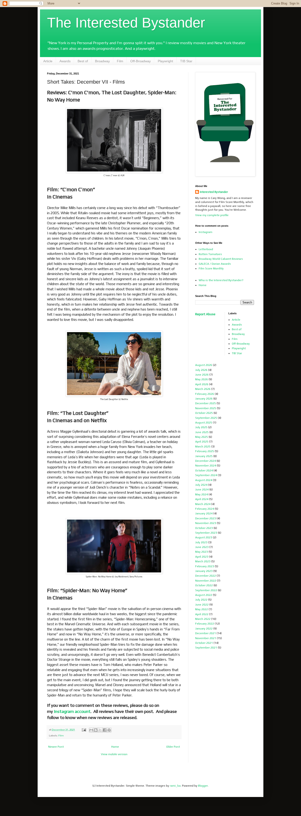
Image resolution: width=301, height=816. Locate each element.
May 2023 (201, 551)
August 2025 (203, 422)
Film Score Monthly (211, 268)
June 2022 (202, 604)
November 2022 (205, 580)
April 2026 (201, 384)
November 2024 (205, 465)
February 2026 (204, 394)
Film (120, 61)
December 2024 (205, 460)
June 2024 (202, 489)
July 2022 (201, 599)
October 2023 (204, 528)
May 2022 (201, 609)
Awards (65, 61)
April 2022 (201, 614)
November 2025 (205, 408)
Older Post (173, 746)
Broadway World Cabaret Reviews (221, 258)
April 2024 (201, 499)
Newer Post (56, 746)
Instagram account (72, 711)
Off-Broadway (140, 61)
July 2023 (201, 542)
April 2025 (201, 441)
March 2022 (202, 619)
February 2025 (204, 451)
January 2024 (204, 513)
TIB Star (186, 61)
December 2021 (205, 633)
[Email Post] (84, 729)
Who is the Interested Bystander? (221, 280)
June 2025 (202, 432)
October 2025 (204, 413)
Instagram (205, 232)
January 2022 (204, 628)
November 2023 (205, 523)
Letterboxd (206, 249)
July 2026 (201, 370)
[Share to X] (100, 730)
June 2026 (202, 374)
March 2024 (202, 504)
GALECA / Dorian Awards (215, 263)
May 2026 (201, 379)
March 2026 (202, 389)
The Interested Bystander (126, 23)
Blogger (203, 785)
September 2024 (206, 475)
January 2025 (204, 456)
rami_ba (175, 785)
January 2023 (204, 571)
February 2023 (204, 566)
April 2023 (201, 556)
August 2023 (203, 537)
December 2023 (205, 518)
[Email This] (91, 730)
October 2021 (204, 643)
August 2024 (203, 480)
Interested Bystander (214, 192)
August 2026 (203, 365)
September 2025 (206, 418)
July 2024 (201, 484)
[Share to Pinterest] (109, 730)
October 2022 (204, 585)
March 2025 (202, 446)
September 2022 (206, 590)
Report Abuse (205, 314)
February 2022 (204, 623)
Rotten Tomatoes (210, 254)
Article (47, 61)
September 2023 (206, 532)
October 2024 (204, 470)
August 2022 (203, 595)
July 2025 (201, 427)
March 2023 (202, 561)
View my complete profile (212, 215)
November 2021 (205, 638)
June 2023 (202, 547)
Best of (83, 61)
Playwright (165, 61)
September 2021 (206, 647)
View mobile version (114, 754)
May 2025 (201, 437)
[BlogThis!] (95, 730)
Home (115, 746)
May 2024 (201, 494)
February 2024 (204, 508)
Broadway (102, 61)
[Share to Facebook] (104, 730)
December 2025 (205, 403)
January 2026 (204, 398)
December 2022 (205, 575)
